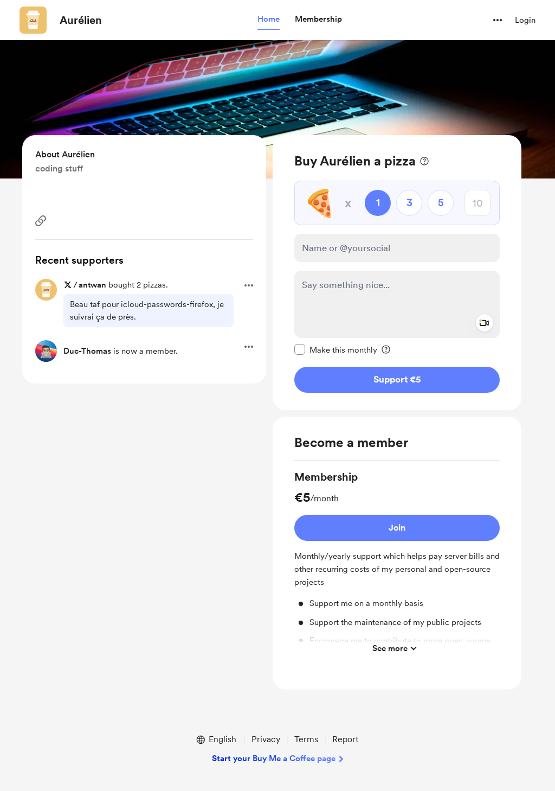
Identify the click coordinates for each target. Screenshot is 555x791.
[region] (397, 272)
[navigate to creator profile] (33, 20)
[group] (397, 564)
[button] (268, 19)
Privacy (265, 739)
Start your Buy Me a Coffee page (273, 758)
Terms (306, 739)
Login (525, 20)
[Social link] (40, 220)
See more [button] (390, 648)
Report (345, 739)
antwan (92, 285)
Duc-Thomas (87, 351)
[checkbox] (335, 349)
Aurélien (81, 20)
